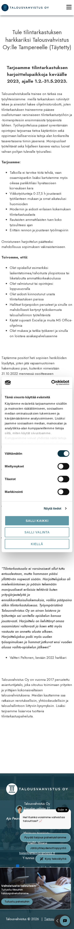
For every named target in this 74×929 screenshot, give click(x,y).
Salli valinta (37, 532)
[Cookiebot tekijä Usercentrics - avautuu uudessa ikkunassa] (52, 382)
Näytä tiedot (52, 508)
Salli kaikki (37, 520)
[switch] (63, 466)
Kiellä (37, 544)
